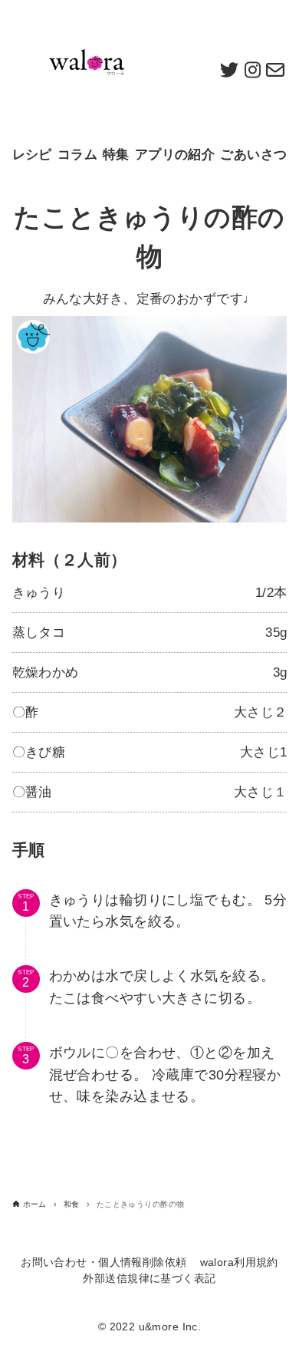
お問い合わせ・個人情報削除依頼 (103, 1262)
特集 (116, 154)
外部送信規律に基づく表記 (149, 1278)
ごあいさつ (253, 154)
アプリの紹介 (175, 154)
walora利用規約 (239, 1262)
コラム (77, 154)
